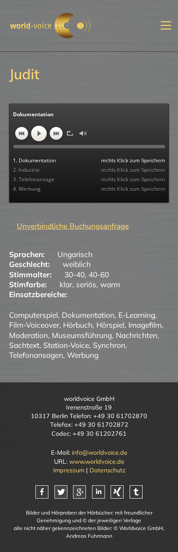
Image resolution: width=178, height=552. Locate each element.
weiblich (77, 264)
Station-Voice (66, 345)
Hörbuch (77, 324)
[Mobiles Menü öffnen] (166, 26)
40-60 (99, 274)
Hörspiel (110, 324)
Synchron (109, 345)
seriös (86, 284)
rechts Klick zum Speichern (133, 160)
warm (110, 284)
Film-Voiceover (34, 324)
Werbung (83, 355)
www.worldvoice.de (96, 461)
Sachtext (24, 345)
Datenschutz (107, 470)
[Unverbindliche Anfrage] (69, 226)
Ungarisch (74, 254)
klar (66, 284)
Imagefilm (145, 324)
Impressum (68, 470)
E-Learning (136, 314)
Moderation (28, 335)
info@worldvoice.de (99, 452)
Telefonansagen (36, 355)
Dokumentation (88, 314)
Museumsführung (82, 335)
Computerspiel (33, 314)
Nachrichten (136, 335)
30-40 (74, 274)
